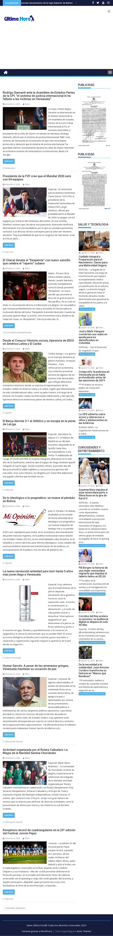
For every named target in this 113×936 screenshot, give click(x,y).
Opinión (8, 413)
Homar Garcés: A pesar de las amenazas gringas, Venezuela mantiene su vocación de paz (36, 667)
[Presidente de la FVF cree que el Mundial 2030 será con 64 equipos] (25, 189)
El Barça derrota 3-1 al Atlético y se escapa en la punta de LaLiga (39, 422)
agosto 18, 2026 (87, 660)
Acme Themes (84, 931)
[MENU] (110, 72)
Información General (13, 741)
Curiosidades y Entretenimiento (18, 332)
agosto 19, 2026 (87, 368)
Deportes (9, 252)
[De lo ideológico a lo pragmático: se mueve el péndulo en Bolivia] (25, 510)
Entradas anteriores (15, 908)
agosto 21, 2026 (87, 252)
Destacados (10, 168)
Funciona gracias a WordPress (37, 931)
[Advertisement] (56, 47)
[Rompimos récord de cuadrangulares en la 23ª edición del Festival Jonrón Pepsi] (25, 843)
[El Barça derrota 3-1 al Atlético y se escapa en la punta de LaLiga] (25, 434)
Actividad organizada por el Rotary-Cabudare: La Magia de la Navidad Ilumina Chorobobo (35, 751)
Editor (27, 104)
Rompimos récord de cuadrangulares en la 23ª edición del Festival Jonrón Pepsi (39, 831)
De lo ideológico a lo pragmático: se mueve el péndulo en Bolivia (39, 499)
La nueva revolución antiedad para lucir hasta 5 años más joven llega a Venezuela (38, 573)
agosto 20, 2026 (87, 327)
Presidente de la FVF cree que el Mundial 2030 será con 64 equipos (37, 177)
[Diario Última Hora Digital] (6, 72)
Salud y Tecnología (13, 657)
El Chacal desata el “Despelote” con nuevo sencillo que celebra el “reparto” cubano (36, 261)
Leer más (8, 161)
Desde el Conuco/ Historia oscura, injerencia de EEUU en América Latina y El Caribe (38, 342)
